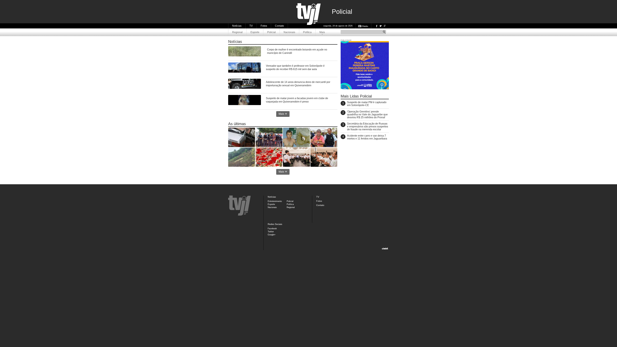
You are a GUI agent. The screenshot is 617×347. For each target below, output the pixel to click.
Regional (237, 32)
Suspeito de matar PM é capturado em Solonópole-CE (366, 104)
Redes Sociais (275, 224)
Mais (322, 32)
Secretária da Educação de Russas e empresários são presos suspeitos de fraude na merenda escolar (367, 126)
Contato (279, 25)
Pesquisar (384, 32)
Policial (271, 32)
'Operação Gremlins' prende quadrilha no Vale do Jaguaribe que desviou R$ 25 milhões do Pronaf (367, 114)
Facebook (376, 25)
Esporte (254, 32)
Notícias (236, 25)
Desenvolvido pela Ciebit (385, 248)
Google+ (384, 25)
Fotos (264, 25)
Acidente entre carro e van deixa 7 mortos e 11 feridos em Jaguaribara (367, 137)
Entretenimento (275, 201)
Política (307, 32)
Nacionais (289, 32)
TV (251, 25)
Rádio (365, 26)
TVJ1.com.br (308, 14)
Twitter (380, 25)
